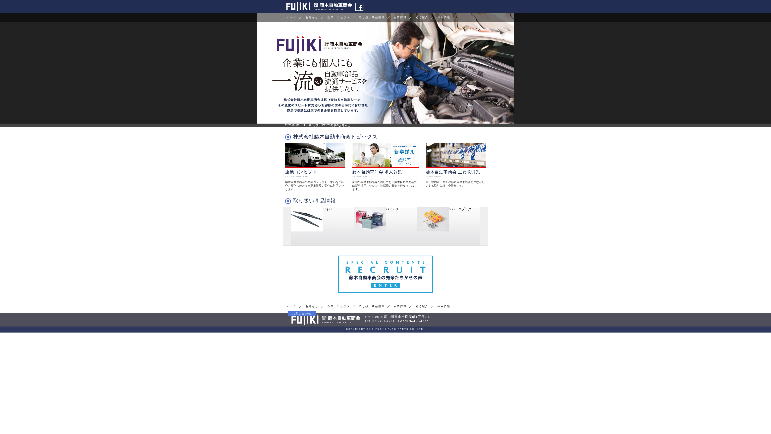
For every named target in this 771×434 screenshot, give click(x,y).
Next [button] (484, 226)
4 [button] (395, 121)
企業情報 (400, 17)
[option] (385, 68)
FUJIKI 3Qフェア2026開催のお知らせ (326, 125)
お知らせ (312, 17)
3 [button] (389, 121)
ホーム (292, 17)
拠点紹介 (422, 17)
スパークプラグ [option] (460, 209)
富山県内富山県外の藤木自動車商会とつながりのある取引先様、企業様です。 (455, 178)
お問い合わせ (302, 313)
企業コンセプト (338, 17)
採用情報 (444, 17)
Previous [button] (287, 226)
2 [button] (382, 121)
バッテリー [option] (394, 209)
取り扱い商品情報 (372, 17)
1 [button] (376, 121)
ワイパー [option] (329, 209)
